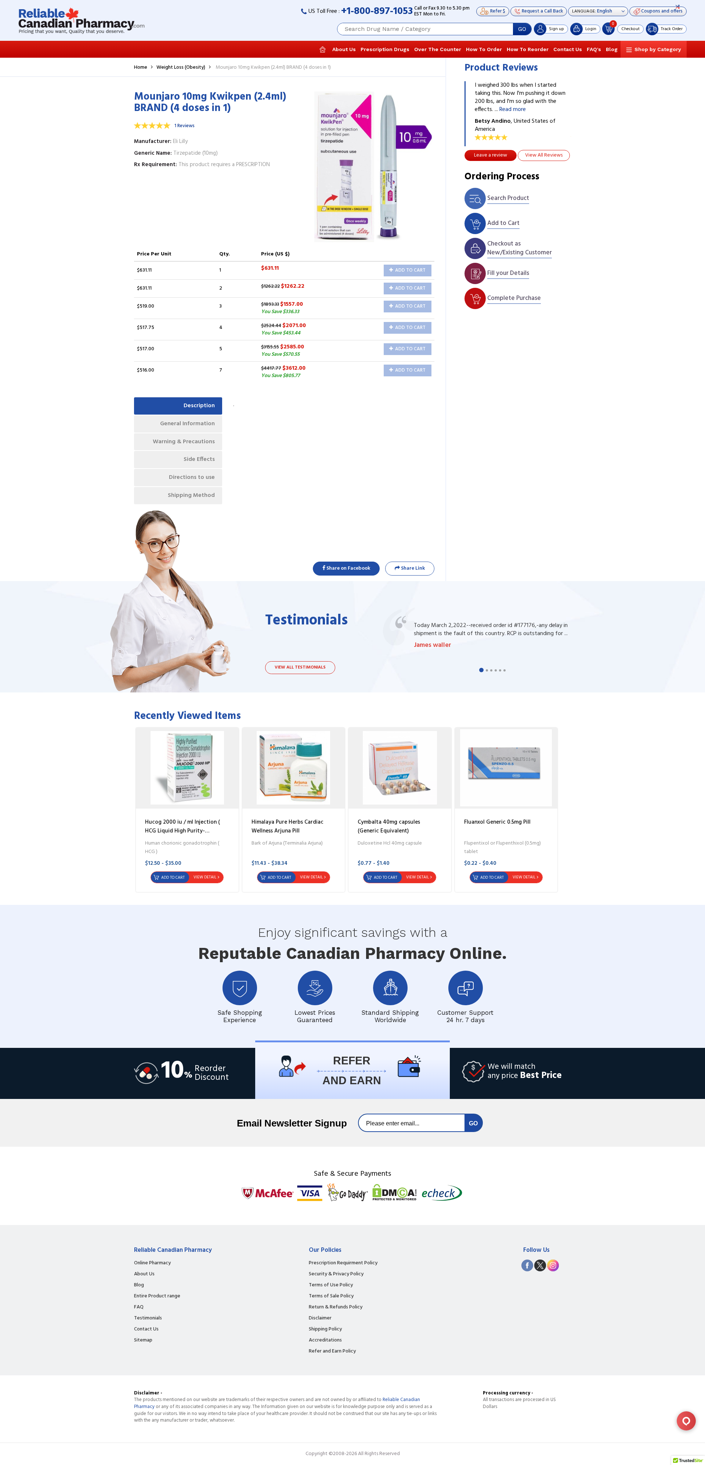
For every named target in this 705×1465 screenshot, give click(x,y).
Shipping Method (191, 495)
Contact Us (567, 49)
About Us (344, 49)
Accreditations (325, 1340)
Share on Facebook (347, 568)
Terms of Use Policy (331, 1285)
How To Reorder (528, 49)
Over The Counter (437, 49)
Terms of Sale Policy (331, 1296)
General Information (187, 424)
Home (140, 67)
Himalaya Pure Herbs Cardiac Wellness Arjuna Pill (287, 826)
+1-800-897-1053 (377, 11)
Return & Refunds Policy (335, 1307)
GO (522, 29)
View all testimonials (300, 667)
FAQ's (594, 49)
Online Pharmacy (152, 1263)
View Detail (205, 877)
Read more (512, 109)
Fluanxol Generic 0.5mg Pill (497, 822)
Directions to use (192, 477)
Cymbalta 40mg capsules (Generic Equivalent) (389, 826)
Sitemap (143, 1340)
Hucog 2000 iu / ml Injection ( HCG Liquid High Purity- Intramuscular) (182, 831)
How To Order (484, 49)
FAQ (139, 1307)
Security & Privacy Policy (336, 1274)
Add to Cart (410, 270)
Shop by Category (657, 49)
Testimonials (148, 1318)
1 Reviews (184, 126)
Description (199, 406)
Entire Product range (157, 1296)
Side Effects (199, 459)
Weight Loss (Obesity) (180, 67)
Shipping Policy (325, 1329)
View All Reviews (544, 155)
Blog (612, 49)
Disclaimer (320, 1318)
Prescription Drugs (385, 49)
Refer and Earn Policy (332, 1351)
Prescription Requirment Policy (343, 1263)
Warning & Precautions (184, 442)
